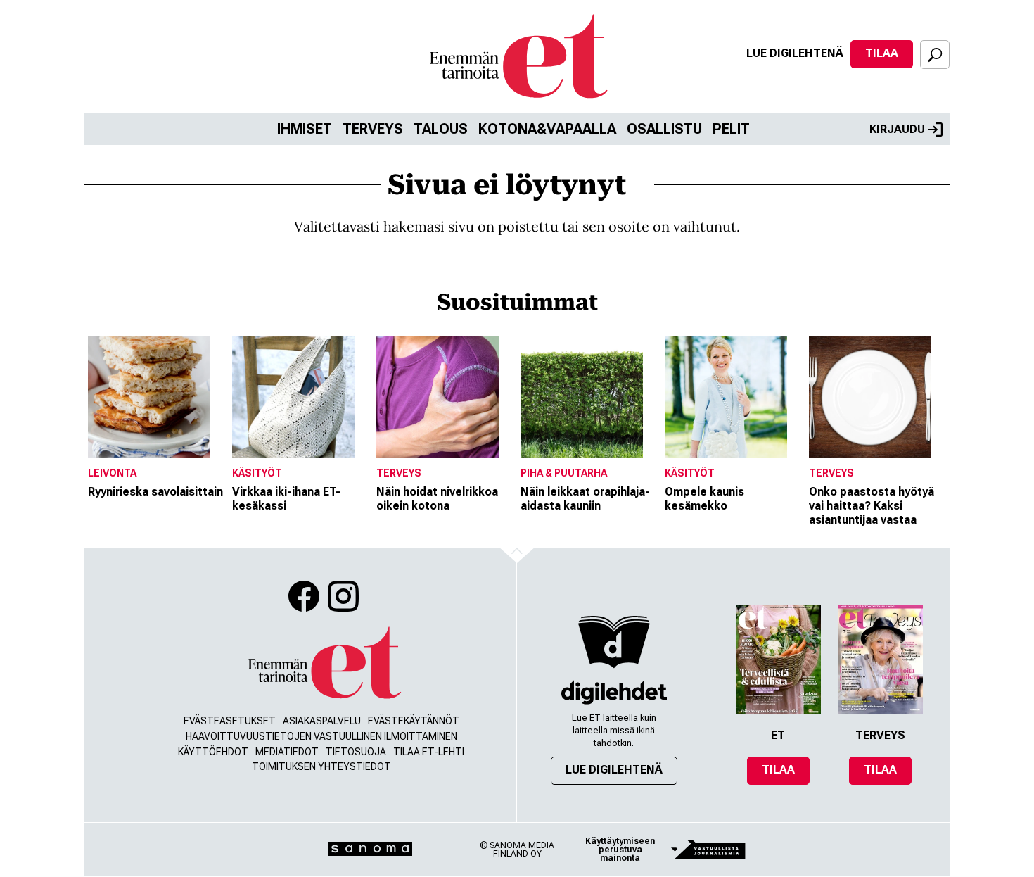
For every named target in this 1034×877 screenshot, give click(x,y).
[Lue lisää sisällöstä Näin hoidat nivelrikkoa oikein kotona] (444, 397)
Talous (441, 128)
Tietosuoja (356, 751)
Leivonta (112, 473)
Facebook (303, 596)
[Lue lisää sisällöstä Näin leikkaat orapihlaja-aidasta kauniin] (589, 397)
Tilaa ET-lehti (428, 751)
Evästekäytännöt (413, 720)
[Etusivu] (323, 663)
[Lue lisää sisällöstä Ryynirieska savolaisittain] (156, 397)
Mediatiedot (287, 751)
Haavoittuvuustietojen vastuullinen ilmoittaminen (321, 736)
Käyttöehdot (213, 751)
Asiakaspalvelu (322, 720)
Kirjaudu (897, 129)
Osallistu (664, 128)
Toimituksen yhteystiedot (321, 766)
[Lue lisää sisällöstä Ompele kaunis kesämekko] (733, 397)
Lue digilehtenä (794, 53)
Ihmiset (304, 128)
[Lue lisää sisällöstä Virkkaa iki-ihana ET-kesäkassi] (300, 397)
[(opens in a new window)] (614, 692)
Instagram (343, 596)
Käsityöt (257, 473)
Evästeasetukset (230, 720)
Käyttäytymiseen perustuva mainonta (620, 849)
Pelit (731, 128)
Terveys (373, 128)
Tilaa (881, 53)
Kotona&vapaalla (547, 128)
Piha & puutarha (564, 473)
